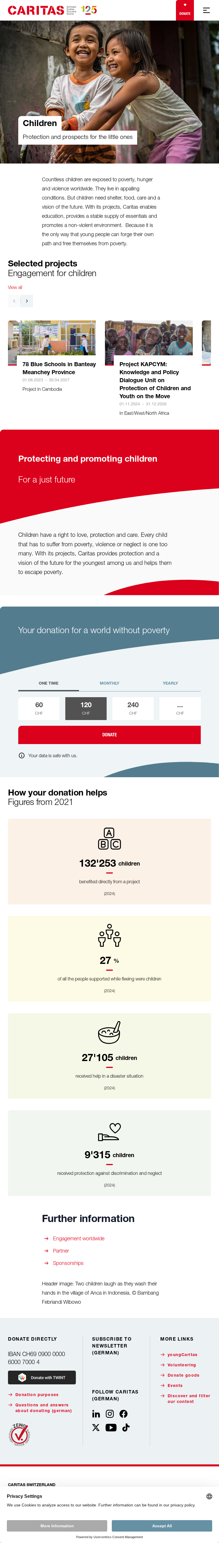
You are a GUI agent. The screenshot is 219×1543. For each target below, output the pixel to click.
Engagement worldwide (78, 1238)
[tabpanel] (109, 720)
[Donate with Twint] (42, 1377)
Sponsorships (68, 1263)
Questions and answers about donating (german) (43, 1408)
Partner (61, 1251)
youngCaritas (183, 1355)
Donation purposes (37, 1395)
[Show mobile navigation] (206, 10)
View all (15, 287)
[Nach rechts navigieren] (27, 301)
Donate (184, 14)
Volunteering (182, 1365)
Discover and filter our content (189, 1399)
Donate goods (184, 1376)
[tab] (48, 686)
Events (175, 1386)
